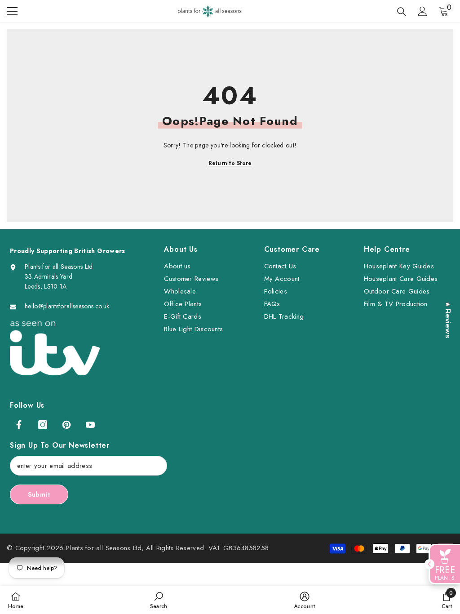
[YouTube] (90, 425)
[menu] (12, 11)
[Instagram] (43, 425)
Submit (39, 494)
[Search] (401, 11)
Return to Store (230, 163)
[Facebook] (19, 425)
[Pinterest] (66, 425)
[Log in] (422, 11)
